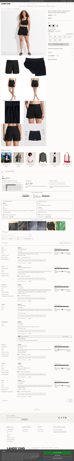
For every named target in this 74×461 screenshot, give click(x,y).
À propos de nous (25, 429)
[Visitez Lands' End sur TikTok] (61, 418)
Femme (5, 8)
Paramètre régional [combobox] (27, 238)
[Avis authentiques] (6, 178)
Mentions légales (10, 441)
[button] (50, 183)
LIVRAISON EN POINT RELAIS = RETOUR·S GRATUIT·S (37, 1)
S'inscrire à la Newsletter (10, 415)
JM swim (40, 207)
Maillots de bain (9, 8)
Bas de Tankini (17, 8)
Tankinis (13, 8)
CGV (29, 447)
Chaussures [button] (36, 6)
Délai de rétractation (10, 439)
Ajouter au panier (58, 44)
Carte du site (56, 447)
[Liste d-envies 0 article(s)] (69, 4)
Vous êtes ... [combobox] (11, 238)
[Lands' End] (5, 4)
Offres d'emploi (25, 431)
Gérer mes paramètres (57, 458)
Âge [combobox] (18, 238)
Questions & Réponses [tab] (10, 171)
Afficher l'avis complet (7, 212)
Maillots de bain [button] (42, 6)
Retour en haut (37, 409)
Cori (3, 207)
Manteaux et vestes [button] (29, 6)
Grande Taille (57, 31)
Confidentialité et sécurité (35, 447)
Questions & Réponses (52, 59)
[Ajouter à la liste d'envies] (71, 44)
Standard (50, 31)
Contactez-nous (10, 431)
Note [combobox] (3, 238)
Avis (2, 171)
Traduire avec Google (21, 255)
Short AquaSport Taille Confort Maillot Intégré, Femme (35, 260)
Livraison (50, 52)
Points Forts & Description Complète (55, 48)
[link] (31, 183)
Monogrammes (40, 429)
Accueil (2, 8)
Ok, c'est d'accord (57, 452)
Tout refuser (57, 455)
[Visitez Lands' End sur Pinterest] (65, 418)
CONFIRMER (24, 419)
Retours (8, 436)
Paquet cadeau (40, 431)
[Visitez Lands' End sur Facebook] (63, 418)
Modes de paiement (10, 437)
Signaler (29, 262)
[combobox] (67, 242)
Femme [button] (20, 6)
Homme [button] (24, 6)
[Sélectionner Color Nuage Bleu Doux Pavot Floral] (57, 25)
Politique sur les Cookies (35, 456)
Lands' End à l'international (33, 449)
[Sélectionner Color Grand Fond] (49, 25)
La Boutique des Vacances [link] (50, 6)
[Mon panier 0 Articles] (72, 4)
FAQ (7, 432)
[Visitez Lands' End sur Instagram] (59, 418)
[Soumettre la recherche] (48, 4)
